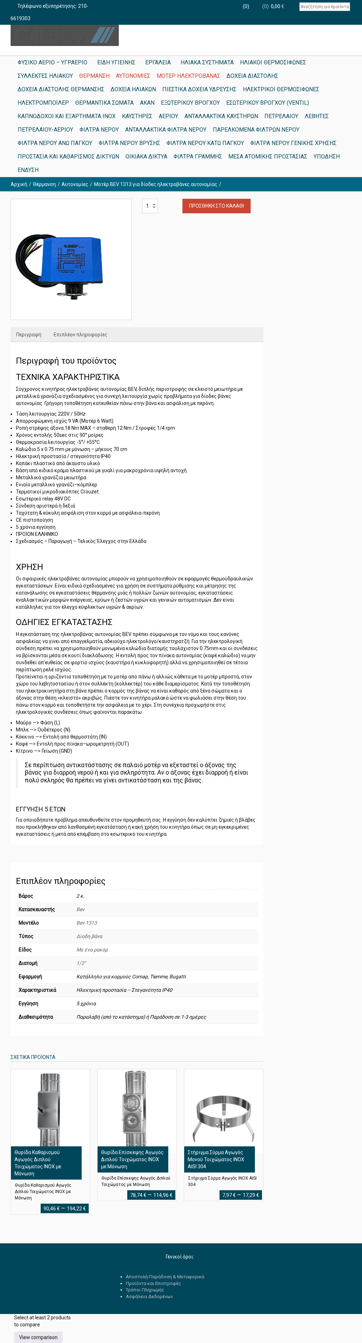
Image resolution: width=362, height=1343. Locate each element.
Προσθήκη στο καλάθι (216, 206)
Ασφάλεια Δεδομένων (149, 1296)
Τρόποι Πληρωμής (145, 1289)
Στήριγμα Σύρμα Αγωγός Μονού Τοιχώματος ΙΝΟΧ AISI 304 (216, 1159)
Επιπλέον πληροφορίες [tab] (80, 334)
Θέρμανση (44, 184)
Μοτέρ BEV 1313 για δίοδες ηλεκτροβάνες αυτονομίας (155, 184)
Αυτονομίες (75, 184)
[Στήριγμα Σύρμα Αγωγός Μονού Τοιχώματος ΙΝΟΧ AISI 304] (223, 1111)
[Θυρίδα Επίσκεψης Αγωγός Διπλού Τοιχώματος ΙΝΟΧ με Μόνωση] (137, 1111)
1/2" (81, 963)
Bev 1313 (86, 923)
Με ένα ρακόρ (92, 950)
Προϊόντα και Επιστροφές (153, 1283)
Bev (80, 909)
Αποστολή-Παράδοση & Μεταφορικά (165, 1276)
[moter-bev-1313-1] (71, 259)
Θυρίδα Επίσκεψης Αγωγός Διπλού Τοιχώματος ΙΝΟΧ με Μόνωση (132, 1159)
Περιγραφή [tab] (28, 334)
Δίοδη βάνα (89, 936)
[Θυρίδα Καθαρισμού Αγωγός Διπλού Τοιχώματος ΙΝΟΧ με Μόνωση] (50, 1111)
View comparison (38, 1337)
